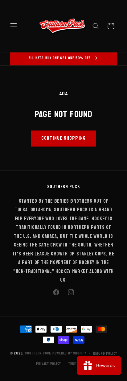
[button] (13, 26)
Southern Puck (38, 353)
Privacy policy (48, 363)
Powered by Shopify (69, 353)
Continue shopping (63, 138)
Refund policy (105, 353)
